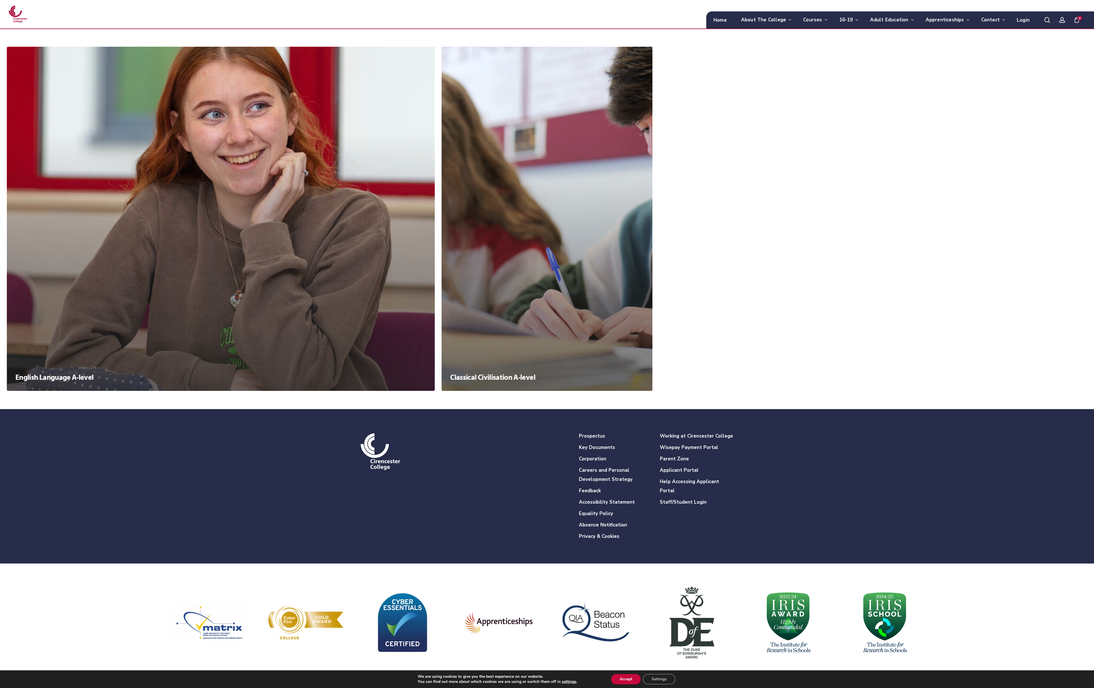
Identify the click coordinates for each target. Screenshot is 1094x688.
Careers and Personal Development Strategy (605, 475)
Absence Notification (603, 525)
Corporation (592, 459)
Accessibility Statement (607, 502)
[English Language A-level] (221, 219)
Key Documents (597, 447)
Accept (626, 679)
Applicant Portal (679, 470)
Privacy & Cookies (599, 536)
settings (569, 681)
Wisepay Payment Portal (689, 447)
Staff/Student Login (683, 502)
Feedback (590, 490)
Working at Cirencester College (696, 436)
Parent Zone (674, 459)
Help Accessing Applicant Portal (689, 486)
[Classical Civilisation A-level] (547, 219)
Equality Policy (596, 513)
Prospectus (592, 436)
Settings (659, 679)
